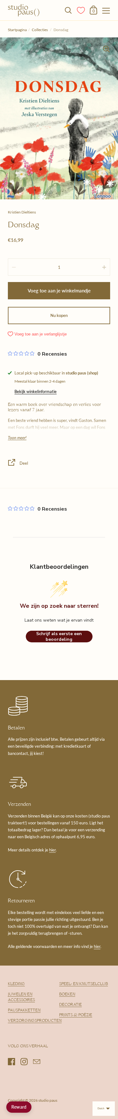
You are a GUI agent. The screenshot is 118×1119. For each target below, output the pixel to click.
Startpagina (17, 29)
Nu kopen (59, 315)
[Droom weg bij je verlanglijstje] (81, 9)
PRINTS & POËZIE (75, 1015)
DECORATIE (70, 1005)
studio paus (47, 1100)
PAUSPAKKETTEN (24, 1010)
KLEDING (16, 984)
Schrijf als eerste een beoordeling (59, 636)
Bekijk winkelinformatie (35, 391)
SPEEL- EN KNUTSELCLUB (83, 984)
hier (52, 849)
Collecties (40, 29)
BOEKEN (67, 994)
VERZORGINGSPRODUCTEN (35, 1021)
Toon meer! (17, 437)
